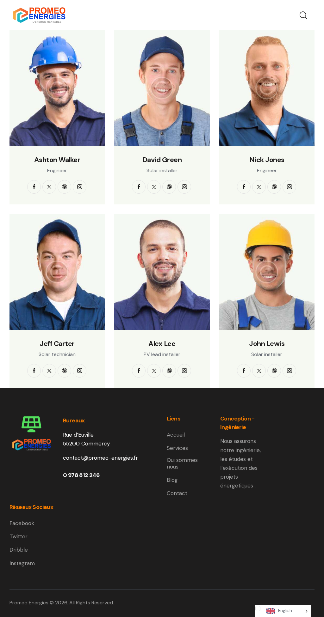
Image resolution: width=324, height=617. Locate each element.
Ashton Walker (57, 160)
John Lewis (266, 344)
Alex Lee (161, 344)
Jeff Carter (57, 344)
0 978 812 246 (81, 475)
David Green (162, 160)
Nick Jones (266, 160)
